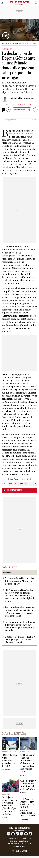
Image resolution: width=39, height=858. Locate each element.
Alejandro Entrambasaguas (22, 98)
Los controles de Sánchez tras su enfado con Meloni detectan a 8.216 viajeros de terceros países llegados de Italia (20, 611)
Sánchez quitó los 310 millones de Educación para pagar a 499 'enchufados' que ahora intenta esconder (21, 626)
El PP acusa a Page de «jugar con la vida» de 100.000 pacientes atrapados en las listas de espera (27, 807)
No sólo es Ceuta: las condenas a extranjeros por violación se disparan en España (20, 640)
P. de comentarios (19, 846)
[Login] (36, 2)
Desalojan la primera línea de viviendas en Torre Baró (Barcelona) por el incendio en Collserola (9, 805)
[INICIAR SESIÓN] (36, 2)
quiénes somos (12, 838)
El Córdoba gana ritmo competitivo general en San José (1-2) (9, 760)
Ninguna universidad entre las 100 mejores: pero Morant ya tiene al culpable (19, 581)
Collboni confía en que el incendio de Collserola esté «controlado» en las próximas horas (28, 763)
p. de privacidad (13, 844)
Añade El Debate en (20, 110)
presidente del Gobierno (21, 133)
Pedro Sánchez (21, 484)
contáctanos (26, 838)
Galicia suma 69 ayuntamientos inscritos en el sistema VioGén (28, 785)
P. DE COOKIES (26, 844)
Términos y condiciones (19, 841)
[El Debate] (19, 2)
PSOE (10, 484)
